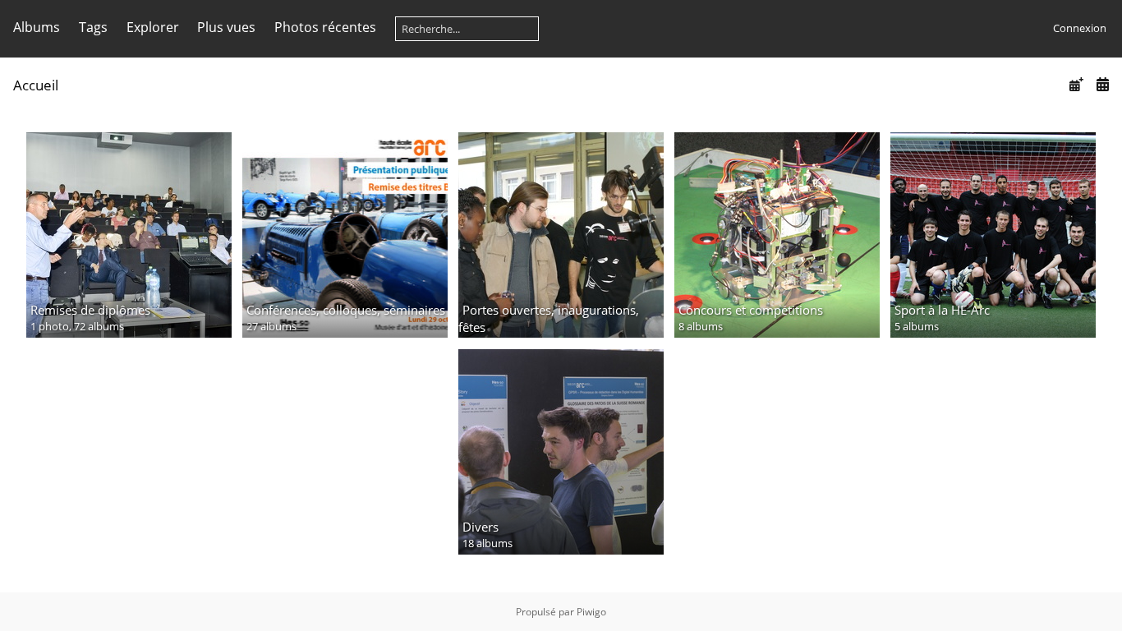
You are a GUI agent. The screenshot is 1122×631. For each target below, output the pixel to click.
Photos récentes (325, 27)
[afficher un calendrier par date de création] (1102, 84)
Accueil (35, 85)
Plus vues (226, 27)
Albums (36, 27)
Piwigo (591, 612)
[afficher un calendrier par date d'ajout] (1076, 84)
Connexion (1079, 28)
